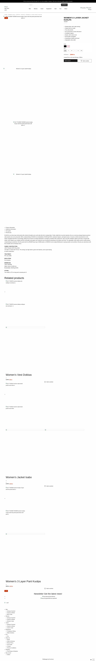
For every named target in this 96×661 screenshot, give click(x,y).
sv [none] (93, 659)
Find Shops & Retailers (12, 651)
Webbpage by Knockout (48, 659)
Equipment (48, 8)
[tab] (49, 227)
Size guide (8, 230)
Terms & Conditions (11, 647)
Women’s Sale (10, 621)
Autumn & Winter (11, 612)
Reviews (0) (8, 232)
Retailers (8, 649)
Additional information (11, 229)
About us (8, 637)
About (65, 8)
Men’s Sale (9, 614)
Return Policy (10, 642)
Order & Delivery (11, 641)
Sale (55, 8)
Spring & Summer (11, 611)
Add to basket (68, 60)
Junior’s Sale (10, 627)
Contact (9, 646)
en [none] (91, 659)
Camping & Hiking (11, 631)
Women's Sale (11, 14)
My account (8, 652)
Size (65, 48)
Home (5, 14)
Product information (10, 227)
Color (65, 44)
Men (30, 8)
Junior (41, 8)
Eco (60, 8)
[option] (65, 46)
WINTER (18, 14)
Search (64, 4)
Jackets (23, 14)
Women (35, 8)
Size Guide (9, 644)
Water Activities (10, 632)
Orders (8, 654)
